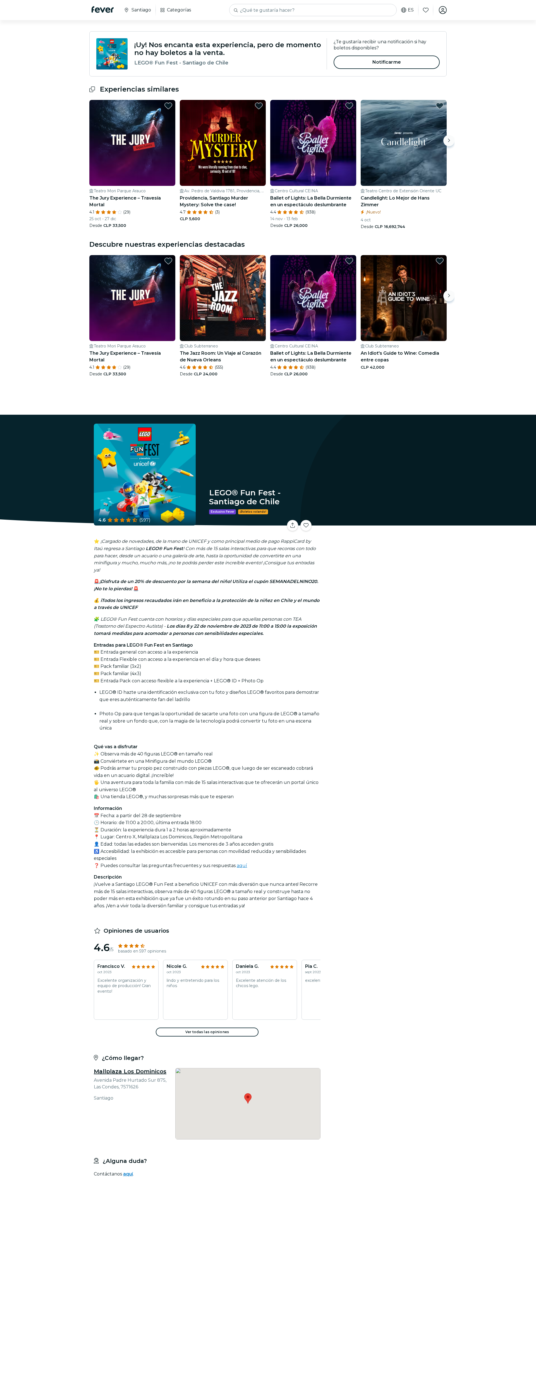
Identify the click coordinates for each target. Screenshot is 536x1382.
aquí (242, 865)
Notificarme (386, 62)
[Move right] (448, 140)
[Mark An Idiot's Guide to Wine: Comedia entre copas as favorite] (439, 261)
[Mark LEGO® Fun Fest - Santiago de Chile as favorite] (306, 525)
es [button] (411, 10)
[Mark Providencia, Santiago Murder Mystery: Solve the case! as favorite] (258, 105)
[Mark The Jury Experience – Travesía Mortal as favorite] (168, 105)
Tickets (385, 522)
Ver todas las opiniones (207, 1032)
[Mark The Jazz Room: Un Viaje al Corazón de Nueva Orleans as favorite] (258, 261)
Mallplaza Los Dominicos (130, 1071)
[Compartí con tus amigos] (292, 525)
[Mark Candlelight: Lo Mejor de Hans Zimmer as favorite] (439, 105)
